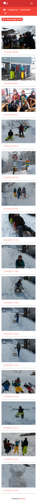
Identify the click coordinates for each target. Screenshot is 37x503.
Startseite (4, 9)
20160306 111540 (11, 271)
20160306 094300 (11, 52)
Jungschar (13, 10)
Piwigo (22, 499)
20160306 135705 (11, 397)
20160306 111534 (11, 240)
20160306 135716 (11, 428)
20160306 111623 (11, 334)
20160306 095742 (11, 209)
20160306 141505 (11, 491)
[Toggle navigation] (31, 3)
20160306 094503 (11, 115)
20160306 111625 (11, 365)
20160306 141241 (11, 459)
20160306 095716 (11, 146)
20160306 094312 (11, 83)
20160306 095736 (11, 177)
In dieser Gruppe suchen (13, 19)
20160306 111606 (11, 303)
